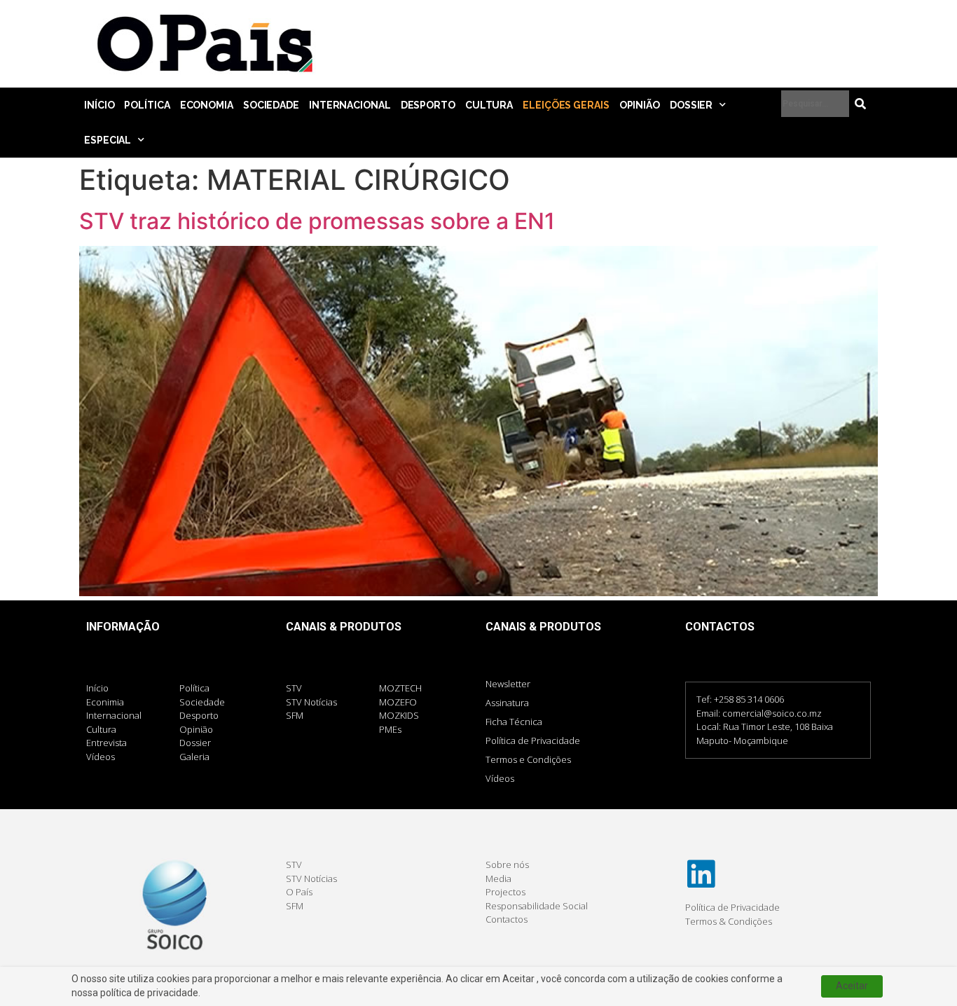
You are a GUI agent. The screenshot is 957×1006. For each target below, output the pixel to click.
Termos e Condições (528, 759)
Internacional (350, 105)
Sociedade (271, 105)
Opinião (639, 105)
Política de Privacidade (533, 740)
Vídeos (500, 778)
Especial (107, 140)
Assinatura (507, 702)
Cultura (489, 105)
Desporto (428, 105)
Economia (206, 105)
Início (99, 105)
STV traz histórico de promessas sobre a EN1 (317, 221)
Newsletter (508, 683)
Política (147, 105)
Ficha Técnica (514, 721)
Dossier (691, 105)
